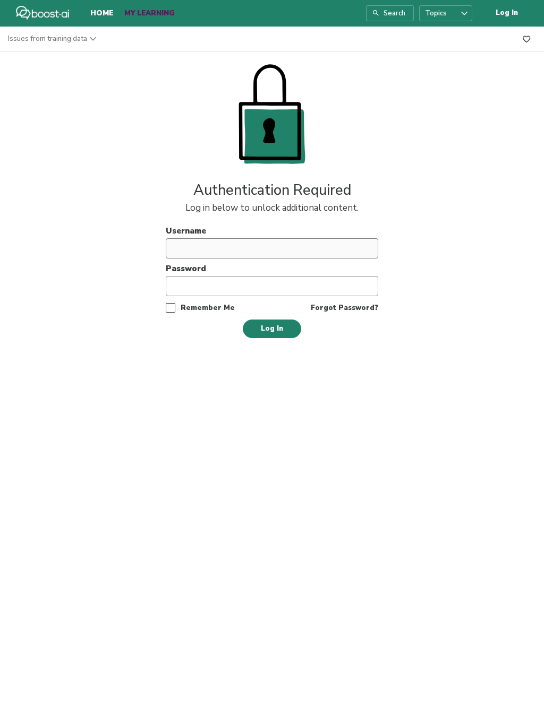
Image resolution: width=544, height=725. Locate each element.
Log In (272, 328)
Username (186, 231)
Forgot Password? (344, 308)
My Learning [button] (149, 13)
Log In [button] (507, 13)
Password (186, 268)
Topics (436, 13)
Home (102, 13)
